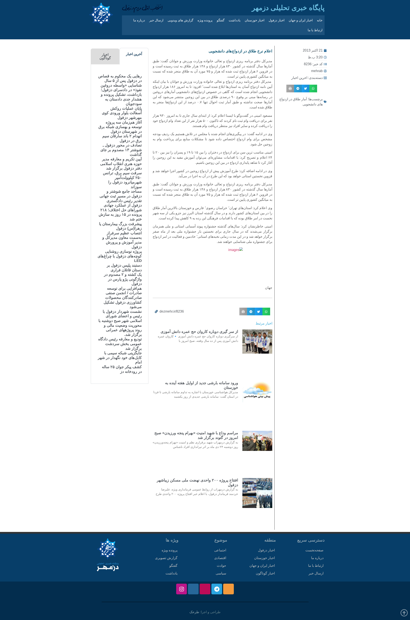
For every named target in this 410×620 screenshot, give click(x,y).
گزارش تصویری (166, 558)
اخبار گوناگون (265, 573)
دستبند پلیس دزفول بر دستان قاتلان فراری (124, 267)
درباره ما (139, 20)
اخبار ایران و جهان (301, 20)
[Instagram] (181, 589)
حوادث (221, 565)
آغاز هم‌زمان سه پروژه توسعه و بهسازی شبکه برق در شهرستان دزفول (120, 127)
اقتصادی (220, 558)
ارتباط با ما (315, 30)
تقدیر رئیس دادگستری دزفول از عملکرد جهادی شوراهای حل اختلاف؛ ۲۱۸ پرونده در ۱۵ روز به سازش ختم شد (120, 210)
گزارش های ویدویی (180, 20)
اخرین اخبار (299, 78)
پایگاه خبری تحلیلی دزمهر (288, 8)
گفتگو (220, 20)
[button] (313, 88)
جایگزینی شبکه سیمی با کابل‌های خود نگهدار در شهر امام (120, 357)
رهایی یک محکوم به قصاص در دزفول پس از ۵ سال (120, 78)
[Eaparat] (205, 589)
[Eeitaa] (228, 589)
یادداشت (234, 20)
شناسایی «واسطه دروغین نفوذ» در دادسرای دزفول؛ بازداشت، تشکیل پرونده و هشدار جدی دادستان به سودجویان (121, 94)
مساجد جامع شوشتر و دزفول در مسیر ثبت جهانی (121, 193)
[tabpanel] (119, 224)
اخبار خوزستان (254, 20)
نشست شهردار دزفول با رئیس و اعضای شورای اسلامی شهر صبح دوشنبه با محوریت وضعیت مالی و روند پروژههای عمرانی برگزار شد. (120, 323)
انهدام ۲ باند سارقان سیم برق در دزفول (122, 138)
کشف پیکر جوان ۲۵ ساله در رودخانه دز (122, 369)
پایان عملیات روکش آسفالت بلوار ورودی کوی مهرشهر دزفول (122, 113)
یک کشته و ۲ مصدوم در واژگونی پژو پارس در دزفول (123, 279)
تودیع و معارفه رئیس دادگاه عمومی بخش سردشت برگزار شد (120, 343)
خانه (319, 20)
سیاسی (221, 573)
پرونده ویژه (205, 20)
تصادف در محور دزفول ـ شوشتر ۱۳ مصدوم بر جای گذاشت (121, 149)
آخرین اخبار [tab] (134, 54)
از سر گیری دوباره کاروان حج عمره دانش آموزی (199, 331)
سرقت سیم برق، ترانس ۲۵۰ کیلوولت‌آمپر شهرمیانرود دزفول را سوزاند (122, 180)
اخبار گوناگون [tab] (105, 56)
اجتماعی (220, 550)
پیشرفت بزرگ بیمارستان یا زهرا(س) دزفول (120, 226)
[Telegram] (216, 589)
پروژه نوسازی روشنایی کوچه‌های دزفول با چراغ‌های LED (120, 256)
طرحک (194, 612)
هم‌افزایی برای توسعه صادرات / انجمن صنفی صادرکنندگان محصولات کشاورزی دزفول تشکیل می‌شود (123, 297)
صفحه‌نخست (314, 550)
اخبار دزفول (276, 20)
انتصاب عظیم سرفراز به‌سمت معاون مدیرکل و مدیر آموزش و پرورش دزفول (122, 240)
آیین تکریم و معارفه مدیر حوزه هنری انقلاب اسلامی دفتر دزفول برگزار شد (121, 163)
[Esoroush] (193, 589)
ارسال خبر (156, 20)
